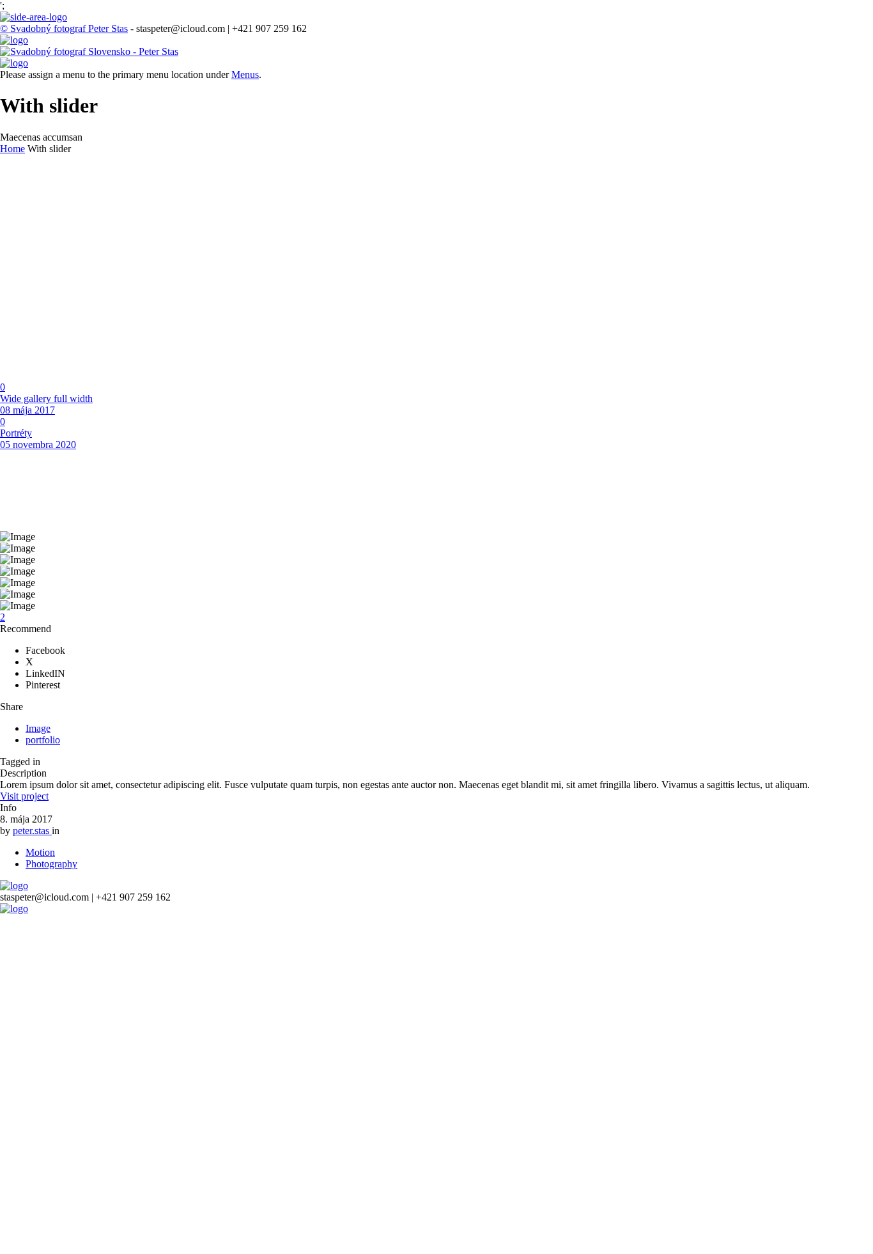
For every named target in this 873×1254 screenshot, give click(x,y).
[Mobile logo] (14, 908)
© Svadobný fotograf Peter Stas (64, 28)
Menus (245, 74)
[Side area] (33, 17)
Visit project (24, 796)
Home (12, 148)
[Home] (14, 40)
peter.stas (32, 830)
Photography (51, 863)
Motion (40, 852)
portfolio (43, 739)
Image (38, 728)
